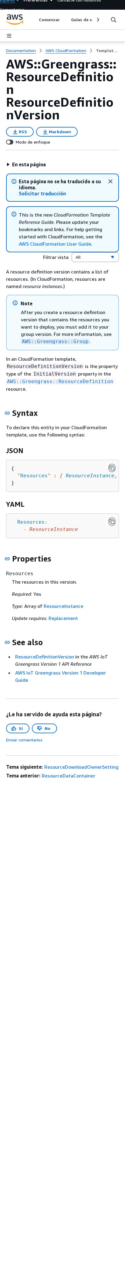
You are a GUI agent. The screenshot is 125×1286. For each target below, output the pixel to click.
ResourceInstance (90, 476)
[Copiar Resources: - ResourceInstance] (112, 521)
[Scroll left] (34, 20)
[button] (26, 164)
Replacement (63, 618)
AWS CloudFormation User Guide (55, 244)
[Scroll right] (97, 20)
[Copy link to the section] (7, 413)
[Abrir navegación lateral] (9, 36)
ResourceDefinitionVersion (44, 657)
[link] (107, 51)
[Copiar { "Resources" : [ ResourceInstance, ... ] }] (112, 468)
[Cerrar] (110, 181)
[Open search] (113, 20)
